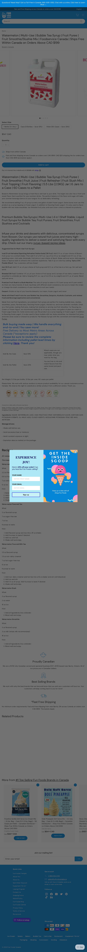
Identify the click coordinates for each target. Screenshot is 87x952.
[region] (43, 3)
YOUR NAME (17, 475)
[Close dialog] (75, 452)
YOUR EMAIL (17, 484)
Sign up (26, 495)
